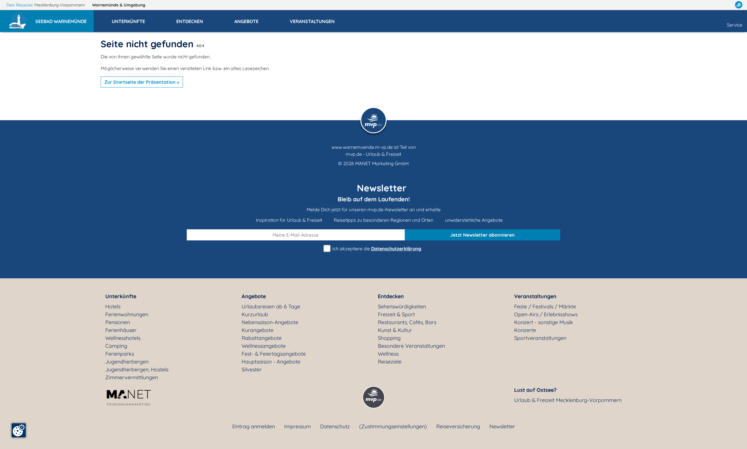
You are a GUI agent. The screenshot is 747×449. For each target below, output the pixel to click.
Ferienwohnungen (126, 314)
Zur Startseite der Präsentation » (141, 82)
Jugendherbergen (127, 361)
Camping (116, 346)
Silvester (252, 369)
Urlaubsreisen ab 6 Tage (271, 306)
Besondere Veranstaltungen (411, 346)
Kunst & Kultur (395, 330)
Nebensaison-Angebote (270, 322)
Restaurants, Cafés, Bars (407, 322)
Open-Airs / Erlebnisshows (545, 314)
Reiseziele (390, 361)
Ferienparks (119, 353)
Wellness (388, 353)
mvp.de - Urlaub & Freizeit (373, 154)
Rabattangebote (262, 338)
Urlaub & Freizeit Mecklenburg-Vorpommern (568, 400)
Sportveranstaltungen (540, 338)
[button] (64, 18)
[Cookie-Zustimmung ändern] (19, 430)
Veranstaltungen (535, 296)
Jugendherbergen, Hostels (136, 369)
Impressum (297, 426)
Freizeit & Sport (396, 314)
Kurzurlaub (255, 314)
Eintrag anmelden (253, 426)
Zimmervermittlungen (131, 377)
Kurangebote (257, 330)
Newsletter (502, 426)
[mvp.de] (738, 5)
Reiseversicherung (458, 426)
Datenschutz (335, 426)
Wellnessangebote (264, 346)
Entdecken (391, 296)
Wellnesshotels (122, 338)
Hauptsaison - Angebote (271, 361)
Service (734, 25)
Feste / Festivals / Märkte (545, 306)
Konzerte (525, 330)
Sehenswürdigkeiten (402, 306)
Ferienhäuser (121, 330)
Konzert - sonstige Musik (543, 322)
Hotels (113, 306)
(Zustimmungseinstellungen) (393, 426)
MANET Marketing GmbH (382, 163)
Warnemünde (118, 5)
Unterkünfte (120, 296)
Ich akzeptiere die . (376, 248)
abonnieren (482, 235)
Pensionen (117, 322)
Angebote (254, 296)
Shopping (389, 338)
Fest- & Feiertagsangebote (274, 353)
